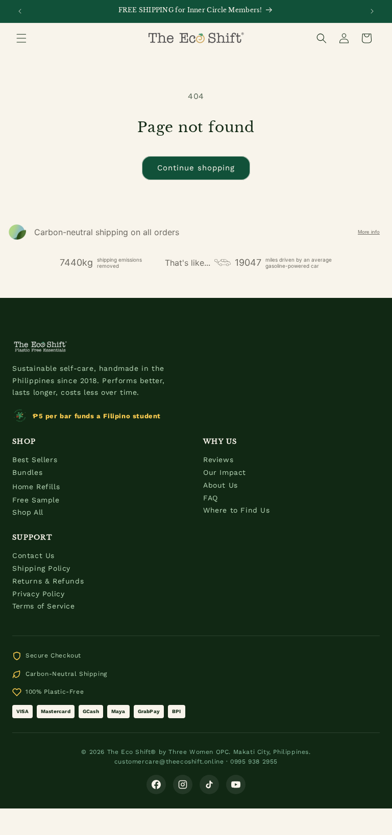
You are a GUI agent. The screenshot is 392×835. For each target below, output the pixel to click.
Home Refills (36, 487)
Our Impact (224, 472)
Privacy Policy (38, 594)
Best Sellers (34, 460)
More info (369, 232)
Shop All (27, 512)
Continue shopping (196, 167)
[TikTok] (209, 784)
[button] (21, 38)
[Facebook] (156, 784)
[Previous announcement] (20, 11)
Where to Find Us (236, 510)
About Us (220, 485)
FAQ (210, 498)
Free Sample (36, 500)
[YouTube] (236, 784)
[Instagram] (182, 784)
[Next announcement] (372, 11)
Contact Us (33, 555)
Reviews (218, 460)
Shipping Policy (41, 568)
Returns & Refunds (48, 581)
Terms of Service (43, 606)
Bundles (27, 472)
